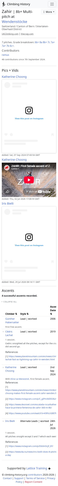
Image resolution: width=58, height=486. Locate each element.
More (48, 12)
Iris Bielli (8, 203)
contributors (35, 474)
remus (5, 54)
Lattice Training (37, 468)
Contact (7, 478)
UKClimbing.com (10, 33)
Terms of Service (35, 478)
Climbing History (18, 4)
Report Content (33, 481)
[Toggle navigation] (52, 4)
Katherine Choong (14, 77)
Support (18, 478)
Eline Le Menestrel (20, 378)
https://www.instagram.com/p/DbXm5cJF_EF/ (31, 446)
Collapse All (10, 301)
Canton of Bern (25, 26)
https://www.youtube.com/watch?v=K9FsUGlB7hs (33, 413)
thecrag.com (27, 33)
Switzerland (8, 26)
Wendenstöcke (14, 21)
